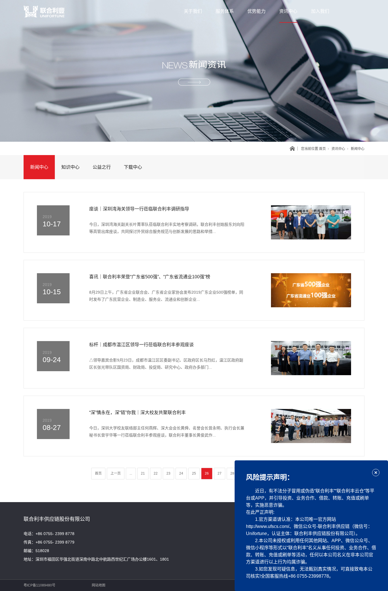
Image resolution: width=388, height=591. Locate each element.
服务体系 (225, 11)
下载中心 (133, 167)
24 (181, 473)
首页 (322, 149)
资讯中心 (288, 11)
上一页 (115, 473)
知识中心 (70, 167)
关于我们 (193, 11)
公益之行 (102, 167)
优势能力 (256, 11)
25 (194, 473)
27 (220, 473)
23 (168, 473)
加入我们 (320, 11)
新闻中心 (39, 167)
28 (232, 473)
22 (156, 473)
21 (143, 473)
